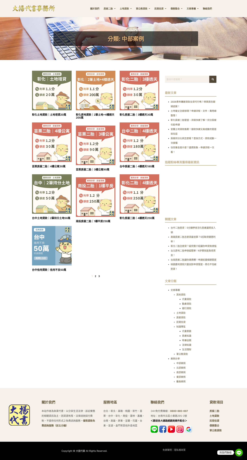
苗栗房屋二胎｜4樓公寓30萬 (48, 166)
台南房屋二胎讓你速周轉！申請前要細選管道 (193, 259)
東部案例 (181, 376)
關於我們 (94, 8)
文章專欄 (191, 8)
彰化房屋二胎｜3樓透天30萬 (136, 114)
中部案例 (181, 363)
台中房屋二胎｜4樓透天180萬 (137, 166)
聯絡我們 (207, 8)
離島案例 (181, 381)
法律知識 (186, 344)
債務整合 (175, 8)
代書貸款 (186, 299)
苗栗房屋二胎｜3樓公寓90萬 (92, 169)
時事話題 (186, 340)
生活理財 (186, 349)
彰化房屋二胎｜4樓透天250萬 (137, 218)
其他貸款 (181, 294)
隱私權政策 (180, 449)
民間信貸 (159, 8)
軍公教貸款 (141, 8)
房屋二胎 (108, 8)
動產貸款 (186, 303)
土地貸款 (124, 8)
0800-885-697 (179, 411)
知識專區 (181, 326)
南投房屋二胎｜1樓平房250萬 (93, 221)
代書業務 (186, 331)
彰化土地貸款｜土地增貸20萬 (49, 114)
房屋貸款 (181, 317)
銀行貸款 (186, 308)
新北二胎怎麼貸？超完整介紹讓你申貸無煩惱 (193, 246)
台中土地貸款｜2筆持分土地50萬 (51, 218)
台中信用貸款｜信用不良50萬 (49, 269)
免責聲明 (167, 449)
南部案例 (181, 372)
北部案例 (181, 367)
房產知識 (186, 335)
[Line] (239, 452)
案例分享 (175, 358)
